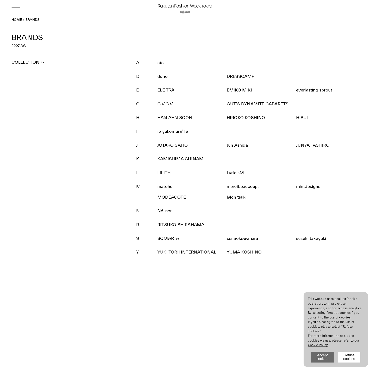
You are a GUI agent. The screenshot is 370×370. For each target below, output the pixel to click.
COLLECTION (25, 62)
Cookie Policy (318, 344)
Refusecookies (349, 357)
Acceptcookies (322, 357)
